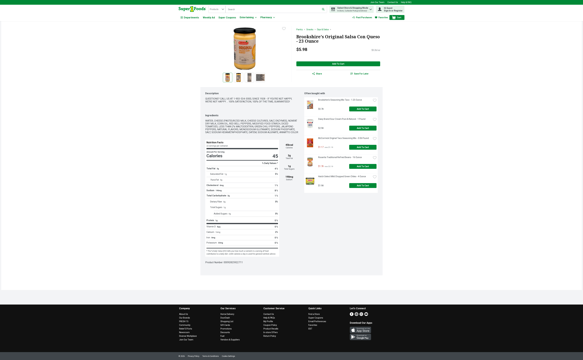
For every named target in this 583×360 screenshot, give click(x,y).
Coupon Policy (270, 325)
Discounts (225, 332)
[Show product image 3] (249, 77)
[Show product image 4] (260, 77)
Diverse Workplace (188, 336)
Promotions (226, 328)
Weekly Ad (209, 17)
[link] (362, 17)
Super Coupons (227, 17)
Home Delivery (227, 314)
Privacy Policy (193, 356)
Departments (191, 17)
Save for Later (361, 73)
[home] (193, 9)
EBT (310, 328)
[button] (370, 8)
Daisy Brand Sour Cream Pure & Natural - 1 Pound (341, 119)
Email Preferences (317, 321)
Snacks (309, 29)
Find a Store (314, 314)
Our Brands (184, 318)
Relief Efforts (185, 328)
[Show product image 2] (238, 77)
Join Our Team (377, 2)
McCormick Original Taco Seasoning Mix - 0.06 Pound (343, 138)
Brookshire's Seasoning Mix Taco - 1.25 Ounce (340, 100)
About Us (183, 314)
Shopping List (226, 321)
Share (319, 73)
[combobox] (216, 9)
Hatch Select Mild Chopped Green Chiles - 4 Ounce (342, 176)
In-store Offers (270, 332)
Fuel (222, 336)
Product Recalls (270, 328)
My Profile (268, 321)
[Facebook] (351, 315)
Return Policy (269, 336)
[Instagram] (361, 315)
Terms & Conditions (210, 356)
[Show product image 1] (227, 77)
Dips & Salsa (323, 29)
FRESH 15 (183, 321)
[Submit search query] (323, 9)
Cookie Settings (228, 356)
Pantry (299, 29)
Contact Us (392, 2)
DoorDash (225, 318)
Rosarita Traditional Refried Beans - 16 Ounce (340, 157)
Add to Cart (338, 64)
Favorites (312, 325)
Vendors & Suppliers (230, 339)
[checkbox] (284, 28)
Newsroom (184, 332)
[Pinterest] (356, 315)
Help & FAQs (269, 318)
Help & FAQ (406, 2)
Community (184, 325)
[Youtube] (366, 315)
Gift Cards (225, 325)
